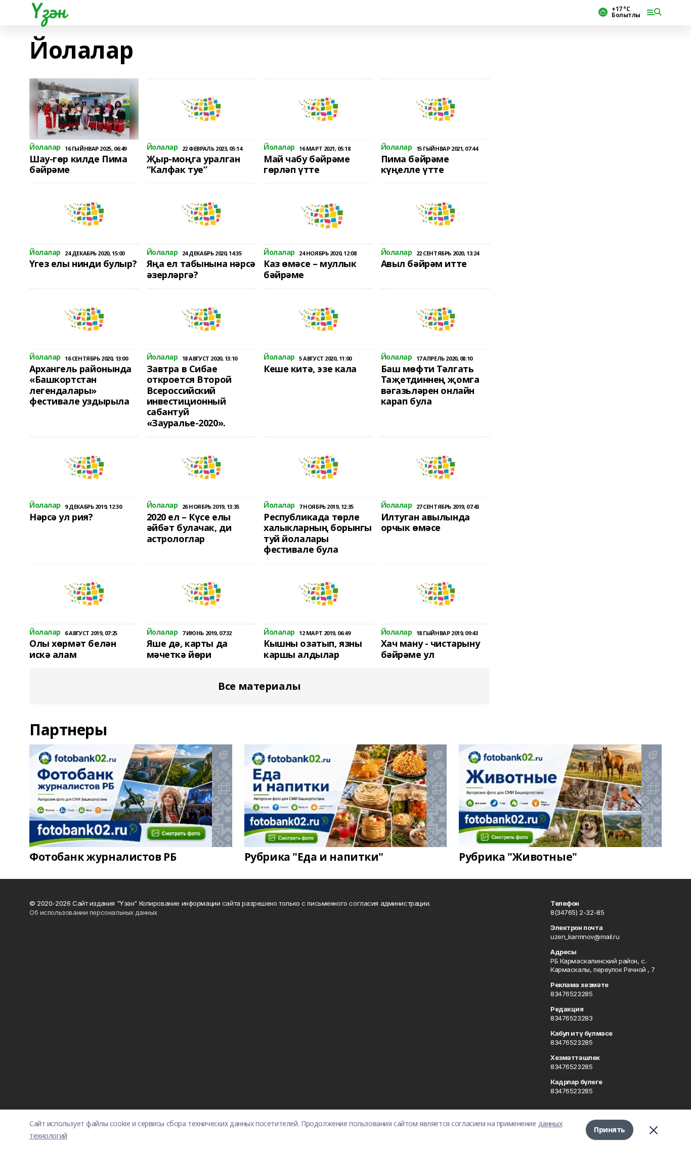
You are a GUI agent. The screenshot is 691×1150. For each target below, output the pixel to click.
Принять (609, 1129)
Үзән (47, 11)
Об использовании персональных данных (93, 912)
